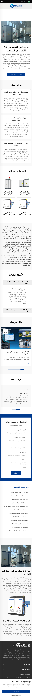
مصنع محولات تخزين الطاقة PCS (19, 520)
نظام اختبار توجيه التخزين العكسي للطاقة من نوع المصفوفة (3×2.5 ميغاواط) (8, 214)
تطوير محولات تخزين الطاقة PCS (19, 527)
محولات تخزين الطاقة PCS (21, 509)
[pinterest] (13, 645)
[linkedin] (25, 645)
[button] (22, 369)
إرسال (16, 473)
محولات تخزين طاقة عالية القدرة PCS (18, 530)
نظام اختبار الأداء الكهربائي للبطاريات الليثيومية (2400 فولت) (24, 193)
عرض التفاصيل (24, 183)
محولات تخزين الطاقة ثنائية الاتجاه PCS (18, 516)
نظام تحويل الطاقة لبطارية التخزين (19, 492)
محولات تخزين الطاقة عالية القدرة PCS (18, 513)
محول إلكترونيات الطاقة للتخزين (20, 499)
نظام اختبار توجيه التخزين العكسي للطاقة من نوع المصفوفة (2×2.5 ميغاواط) (24, 214)
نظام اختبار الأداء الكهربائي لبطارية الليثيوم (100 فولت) (8, 193)
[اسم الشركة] (16, 6)
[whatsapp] (17, 645)
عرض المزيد (26, 363)
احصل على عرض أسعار (16, 74)
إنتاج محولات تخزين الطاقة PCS (20, 523)
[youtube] (21, 645)
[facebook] (28, 645)
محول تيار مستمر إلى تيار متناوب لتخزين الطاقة (16, 506)
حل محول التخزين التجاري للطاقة (19, 495)
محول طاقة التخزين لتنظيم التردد (20, 502)
